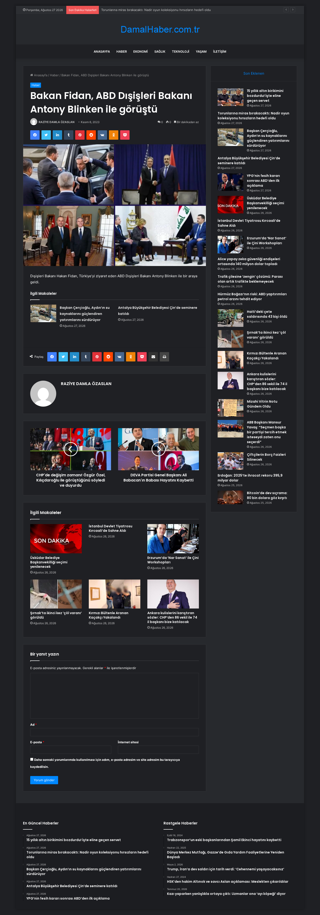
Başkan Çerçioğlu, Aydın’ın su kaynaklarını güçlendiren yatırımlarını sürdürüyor (157, 10)
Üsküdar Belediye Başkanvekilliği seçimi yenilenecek (48, 562)
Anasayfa (102, 51)
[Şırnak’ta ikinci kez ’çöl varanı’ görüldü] (56, 594)
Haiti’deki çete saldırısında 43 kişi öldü (267, 314)
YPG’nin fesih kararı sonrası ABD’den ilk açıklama (263, 180)
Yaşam (201, 51)
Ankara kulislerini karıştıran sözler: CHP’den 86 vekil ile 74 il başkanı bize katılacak (172, 617)
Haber (121, 51)
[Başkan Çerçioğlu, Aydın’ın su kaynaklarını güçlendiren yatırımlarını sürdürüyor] (43, 313)
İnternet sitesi (128, 742)
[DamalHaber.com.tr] (160, 29)
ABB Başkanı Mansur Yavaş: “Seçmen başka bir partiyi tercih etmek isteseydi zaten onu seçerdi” (267, 432)
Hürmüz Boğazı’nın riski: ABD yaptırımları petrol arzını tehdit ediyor (252, 296)
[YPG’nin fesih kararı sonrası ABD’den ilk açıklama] (230, 182)
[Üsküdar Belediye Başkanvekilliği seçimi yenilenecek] (56, 538)
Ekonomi (140, 51)
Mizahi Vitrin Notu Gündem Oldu (262, 404)
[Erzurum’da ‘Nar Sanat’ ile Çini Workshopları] (173, 538)
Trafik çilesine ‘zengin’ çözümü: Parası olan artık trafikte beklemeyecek (250, 279)
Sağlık (159, 51)
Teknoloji (180, 51)
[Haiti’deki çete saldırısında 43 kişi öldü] (230, 318)
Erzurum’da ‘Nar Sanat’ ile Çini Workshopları (173, 560)
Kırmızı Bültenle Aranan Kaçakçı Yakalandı (108, 615)
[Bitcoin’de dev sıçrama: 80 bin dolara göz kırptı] (230, 497)
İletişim (219, 51)
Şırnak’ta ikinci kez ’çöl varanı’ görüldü (56, 615)
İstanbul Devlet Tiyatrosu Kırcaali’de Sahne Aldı (110, 528)
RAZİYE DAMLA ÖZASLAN (56, 122)
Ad (33, 724)
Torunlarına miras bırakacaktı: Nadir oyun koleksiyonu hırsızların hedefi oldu (253, 115)
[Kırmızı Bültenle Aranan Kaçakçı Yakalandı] (114, 594)
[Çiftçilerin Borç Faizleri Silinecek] (230, 461)
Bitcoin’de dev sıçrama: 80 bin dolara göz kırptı (267, 495)
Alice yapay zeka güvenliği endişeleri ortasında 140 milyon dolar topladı (249, 261)
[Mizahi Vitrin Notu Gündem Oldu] (230, 408)
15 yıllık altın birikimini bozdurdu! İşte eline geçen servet (265, 95)
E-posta (37, 742)
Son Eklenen (253, 73)
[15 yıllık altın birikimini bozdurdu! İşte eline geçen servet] (230, 97)
